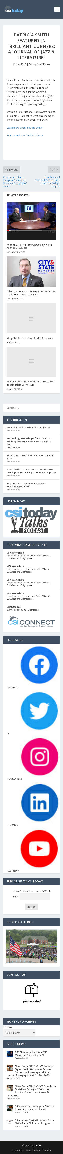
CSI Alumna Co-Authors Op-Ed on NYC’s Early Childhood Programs (34, 1122)
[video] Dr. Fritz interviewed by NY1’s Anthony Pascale (29, 246)
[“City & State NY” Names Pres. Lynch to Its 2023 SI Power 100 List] (32, 271)
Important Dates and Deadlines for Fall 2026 (30, 457)
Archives (7, 1027)
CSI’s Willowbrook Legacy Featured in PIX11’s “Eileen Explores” (35, 1108)
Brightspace (14, 606)
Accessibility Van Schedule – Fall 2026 (28, 427)
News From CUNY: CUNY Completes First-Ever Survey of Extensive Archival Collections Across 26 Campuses (31, 1091)
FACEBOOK (14, 687)
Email (16, 896)
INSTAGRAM (15, 779)
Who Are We (33, 1150)
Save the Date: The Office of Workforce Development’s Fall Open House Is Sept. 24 (31, 471)
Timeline (47, 1150)
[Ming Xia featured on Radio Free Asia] (32, 318)
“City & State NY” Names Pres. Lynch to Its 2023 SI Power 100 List (31, 293)
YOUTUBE (13, 871)
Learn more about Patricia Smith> (25, 127)
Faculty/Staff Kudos (39, 64)
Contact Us (18, 1150)
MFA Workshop (15, 552)
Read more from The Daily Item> (25, 135)
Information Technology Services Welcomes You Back (26, 485)
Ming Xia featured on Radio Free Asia (30, 338)
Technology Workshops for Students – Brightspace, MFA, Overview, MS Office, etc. (29, 441)
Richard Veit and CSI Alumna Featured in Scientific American (30, 383)
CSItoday (36, 1145)
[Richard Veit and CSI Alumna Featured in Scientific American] (32, 362)
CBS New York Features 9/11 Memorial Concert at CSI (31, 1053)
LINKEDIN (13, 825)
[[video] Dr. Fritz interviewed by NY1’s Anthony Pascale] (32, 221)
